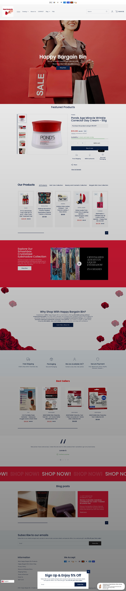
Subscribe (80, 584)
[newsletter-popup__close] (88, 571)
